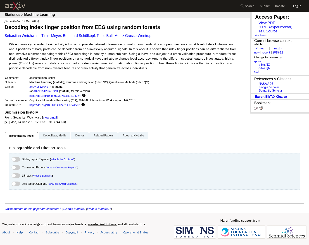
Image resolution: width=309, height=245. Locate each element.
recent (266, 52)
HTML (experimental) (275, 27)
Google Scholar (269, 87)
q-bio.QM (265, 68)
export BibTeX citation (271, 96)
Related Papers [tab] (104, 135)
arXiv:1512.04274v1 (45, 91)
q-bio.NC (264, 64)
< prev (260, 48)
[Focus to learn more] (83, 96)
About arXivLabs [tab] (133, 135)
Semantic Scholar (270, 90)
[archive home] (15, 6)
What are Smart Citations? (63, 183)
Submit (265, 6)
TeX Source (268, 31)
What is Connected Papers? (62, 167)
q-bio (257, 61)
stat (256, 71)
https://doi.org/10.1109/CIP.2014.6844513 (54, 105)
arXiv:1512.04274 (40, 86)
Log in (297, 6)
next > (278, 48)
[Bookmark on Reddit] (261, 109)
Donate (280, 6)
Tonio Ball (105, 36)
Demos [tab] (80, 135)
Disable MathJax (74, 209)
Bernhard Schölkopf (79, 36)
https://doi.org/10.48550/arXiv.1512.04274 (55, 95)
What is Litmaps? (42, 175)
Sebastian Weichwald (22, 36)
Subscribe (52, 232)
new (256, 52)
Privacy (89, 232)
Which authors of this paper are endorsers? (33, 209)
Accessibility (108, 232)
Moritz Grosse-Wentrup (132, 36)
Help (20, 232)
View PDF (267, 23)
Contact (34, 232)
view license (261, 35)
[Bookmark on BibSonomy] (256, 109)
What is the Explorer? (62, 159)
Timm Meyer (51, 36)
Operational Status (135, 232)
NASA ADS (266, 83)
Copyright (72, 232)
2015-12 (278, 52)
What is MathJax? (99, 209)
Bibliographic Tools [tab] (21, 135)
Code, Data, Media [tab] (54, 135)
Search (249, 6)
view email (50, 117)
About (6, 232)
